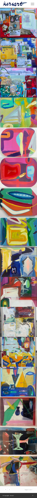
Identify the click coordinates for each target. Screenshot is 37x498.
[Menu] (31, 4)
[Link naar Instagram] (32, 495)
